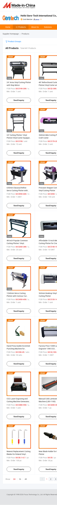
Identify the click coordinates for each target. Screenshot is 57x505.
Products (22, 27)
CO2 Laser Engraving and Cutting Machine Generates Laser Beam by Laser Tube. (18, 401)
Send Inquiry (19, 100)
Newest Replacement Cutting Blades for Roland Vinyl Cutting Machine (18, 454)
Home (7, 27)
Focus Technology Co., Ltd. (33, 494)
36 (20, 479)
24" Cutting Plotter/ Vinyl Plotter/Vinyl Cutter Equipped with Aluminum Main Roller (19, 138)
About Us (35, 27)
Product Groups (14, 41)
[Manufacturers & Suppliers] (19, 5)
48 (26, 479)
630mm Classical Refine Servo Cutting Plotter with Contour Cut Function (17, 190)
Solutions (48, 27)
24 (14, 479)
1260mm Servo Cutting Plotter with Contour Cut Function (17, 296)
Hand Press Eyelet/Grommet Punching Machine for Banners (18, 349)
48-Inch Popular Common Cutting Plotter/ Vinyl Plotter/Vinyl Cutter (17, 243)
